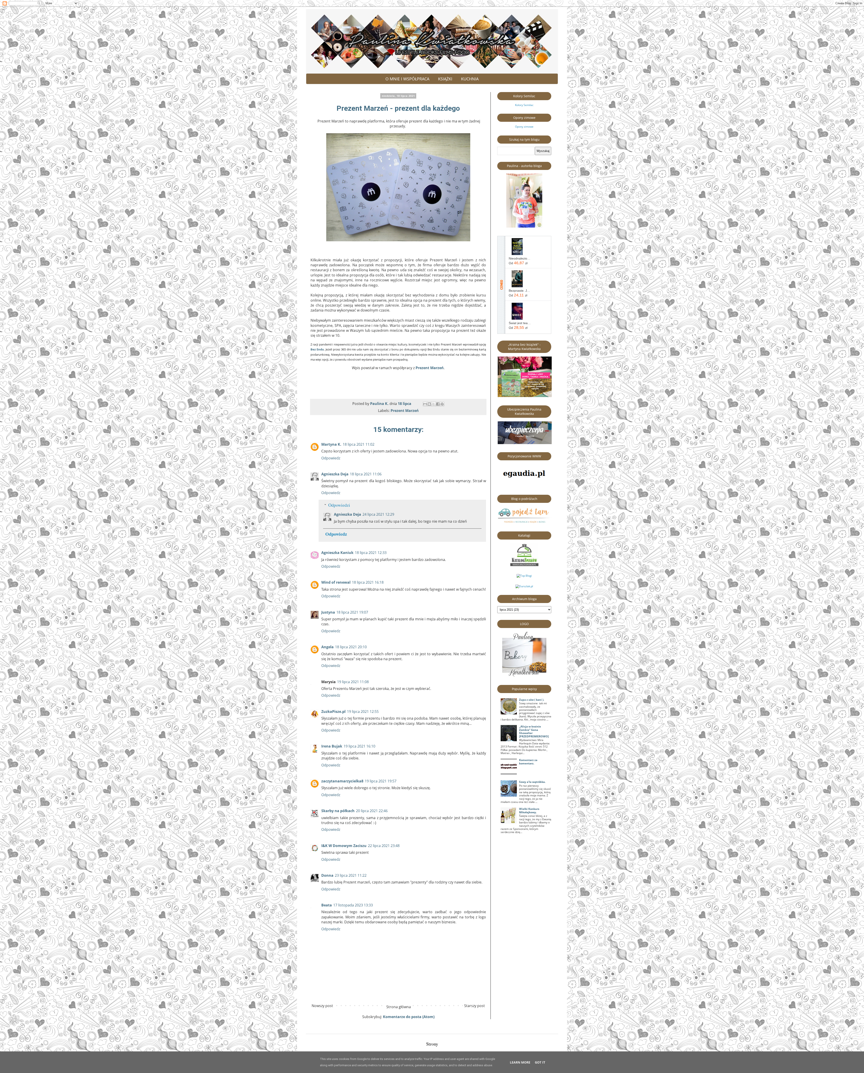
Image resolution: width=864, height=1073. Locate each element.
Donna (327, 875)
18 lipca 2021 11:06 (366, 474)
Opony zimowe (524, 127)
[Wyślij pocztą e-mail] (425, 404)
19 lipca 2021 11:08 (353, 681)
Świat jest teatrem (520, 323)
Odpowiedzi (339, 505)
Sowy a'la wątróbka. (532, 782)
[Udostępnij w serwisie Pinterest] (442, 404)
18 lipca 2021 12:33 (371, 552)
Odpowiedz (330, 458)
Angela (327, 646)
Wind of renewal (336, 582)
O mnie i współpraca (407, 78)
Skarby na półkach (338, 810)
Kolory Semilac (524, 105)
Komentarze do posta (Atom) (408, 1016)
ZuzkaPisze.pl (333, 711)
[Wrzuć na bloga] (429, 404)
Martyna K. (331, 444)
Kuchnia (470, 78)
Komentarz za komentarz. (528, 761)
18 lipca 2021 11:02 (358, 444)
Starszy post (474, 1005)
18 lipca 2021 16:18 (368, 582)
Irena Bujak (331, 746)
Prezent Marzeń (430, 367)
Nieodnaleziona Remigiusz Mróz (520, 258)
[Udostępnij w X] (433, 404)
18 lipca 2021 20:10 (351, 646)
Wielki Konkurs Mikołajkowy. (529, 810)
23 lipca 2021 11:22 (351, 875)
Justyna (328, 612)
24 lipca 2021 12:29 (378, 514)
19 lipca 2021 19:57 (380, 781)
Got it (540, 1062)
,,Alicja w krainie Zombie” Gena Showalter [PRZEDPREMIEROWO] (534, 731)
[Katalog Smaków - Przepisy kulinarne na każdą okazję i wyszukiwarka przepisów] (524, 565)
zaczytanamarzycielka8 (342, 781)
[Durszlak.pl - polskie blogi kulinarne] (524, 586)
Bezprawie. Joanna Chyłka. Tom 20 (520, 290)
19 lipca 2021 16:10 (359, 746)
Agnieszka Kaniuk (337, 552)
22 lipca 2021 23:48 (384, 845)
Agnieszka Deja (335, 474)
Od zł (518, 263)
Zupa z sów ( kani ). (531, 700)
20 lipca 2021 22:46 (372, 810)
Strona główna (398, 1006)
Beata (326, 905)
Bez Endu (317, 349)
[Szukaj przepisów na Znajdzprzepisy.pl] (524, 576)
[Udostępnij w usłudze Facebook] (438, 404)
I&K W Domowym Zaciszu (344, 845)
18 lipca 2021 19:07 (352, 612)
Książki (445, 78)
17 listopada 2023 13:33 (353, 905)
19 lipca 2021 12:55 (363, 711)
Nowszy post (322, 1005)
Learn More (520, 1062)
